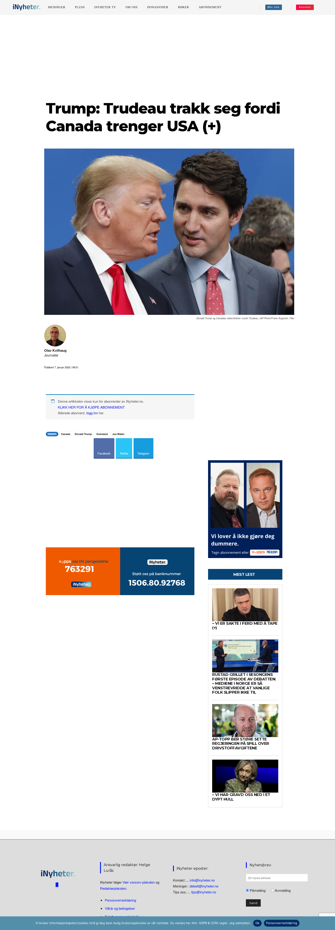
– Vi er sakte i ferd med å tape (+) (245, 625)
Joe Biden (118, 434)
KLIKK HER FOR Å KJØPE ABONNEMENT (91, 407)
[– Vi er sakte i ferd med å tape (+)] (245, 604)
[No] (329, 923)
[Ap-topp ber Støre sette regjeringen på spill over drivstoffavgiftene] (245, 720)
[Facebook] (57, 884)
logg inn (92, 412)
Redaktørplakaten (113, 888)
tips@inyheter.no (203, 892)
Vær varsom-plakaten (139, 882)
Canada (65, 434)
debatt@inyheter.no (204, 886)
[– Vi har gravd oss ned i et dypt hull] (245, 776)
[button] (323, 7)
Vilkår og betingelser (120, 908)
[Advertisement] (167, 56)
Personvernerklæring (120, 900)
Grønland (102, 434)
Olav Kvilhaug (55, 350)
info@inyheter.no (202, 880)
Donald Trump (83, 434)
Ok (257, 923)
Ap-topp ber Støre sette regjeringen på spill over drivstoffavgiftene (240, 743)
